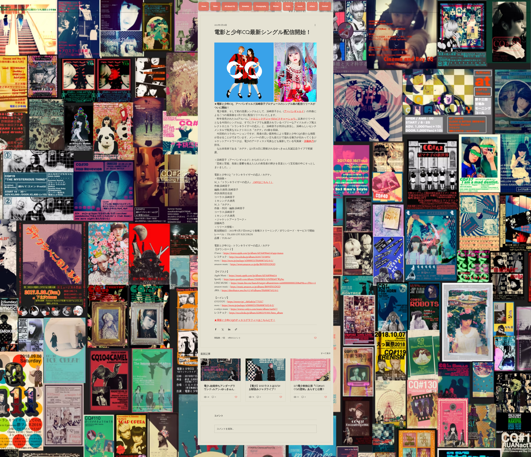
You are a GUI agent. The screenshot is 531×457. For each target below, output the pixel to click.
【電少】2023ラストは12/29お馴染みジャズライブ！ (264, 388)
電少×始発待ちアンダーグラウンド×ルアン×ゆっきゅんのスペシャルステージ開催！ (220, 388)
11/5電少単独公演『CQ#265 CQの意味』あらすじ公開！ (309, 388)
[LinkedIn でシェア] (229, 329)
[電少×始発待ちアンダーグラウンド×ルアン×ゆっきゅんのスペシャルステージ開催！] (221, 370)
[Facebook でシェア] (215, 329)
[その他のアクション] (315, 25)
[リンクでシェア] (236, 329)
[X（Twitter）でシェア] (222, 329)
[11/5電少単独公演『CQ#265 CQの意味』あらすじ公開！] (310, 370)
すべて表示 (325, 353)
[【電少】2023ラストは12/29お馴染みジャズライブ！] (266, 370)
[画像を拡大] (244, 72)
